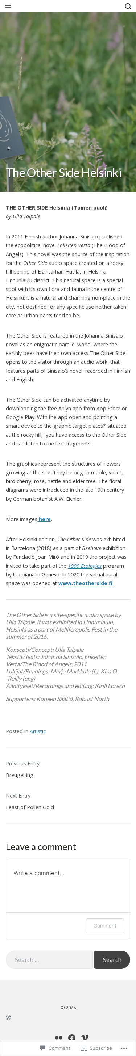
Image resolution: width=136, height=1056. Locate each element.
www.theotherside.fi (86, 583)
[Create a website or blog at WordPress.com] (68, 1017)
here (44, 519)
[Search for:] (49, 960)
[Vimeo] (84, 1037)
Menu (8, 5)
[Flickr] (58, 1037)
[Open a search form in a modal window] (128, 5)
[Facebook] (71, 1037)
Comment (105, 925)
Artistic (38, 731)
